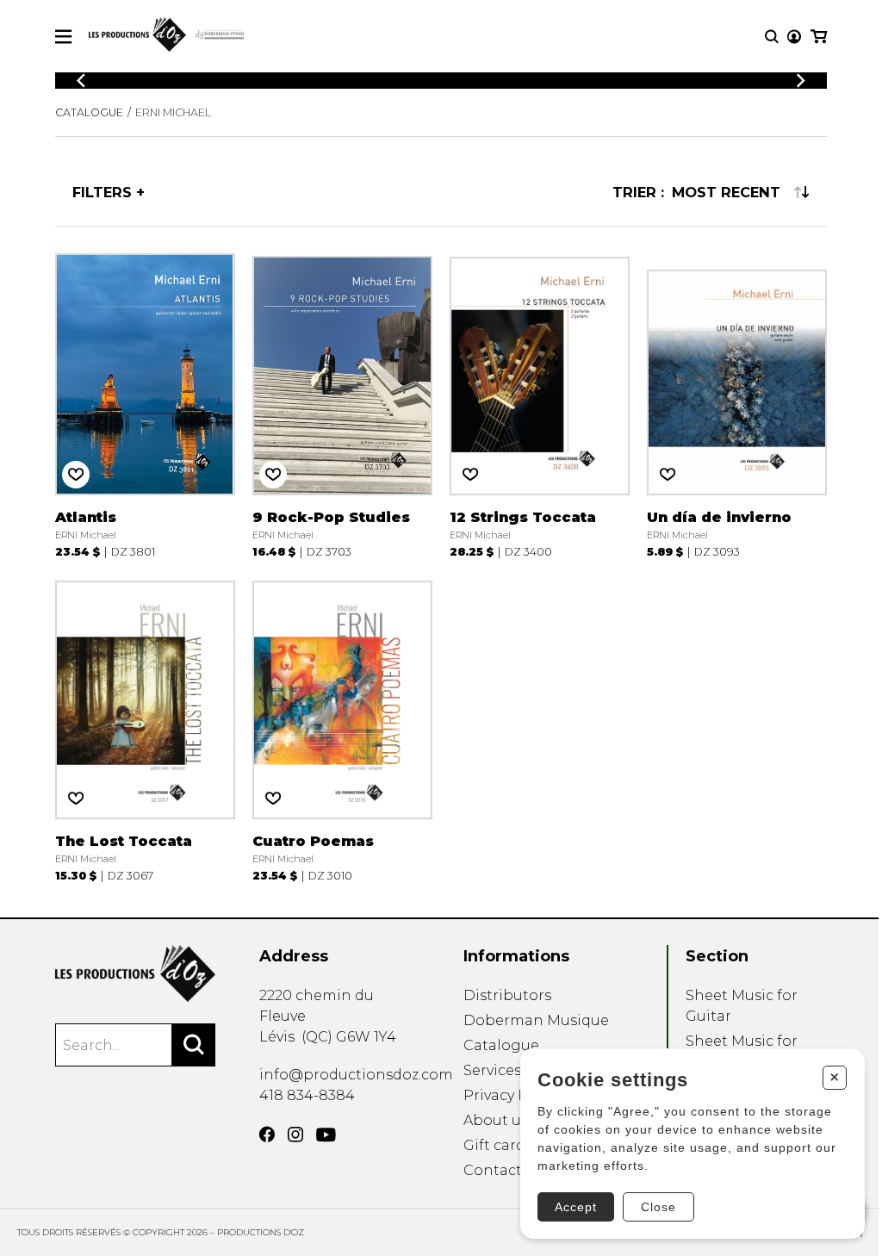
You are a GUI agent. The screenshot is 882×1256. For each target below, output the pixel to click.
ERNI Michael (173, 112)
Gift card (494, 1145)
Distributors (507, 995)
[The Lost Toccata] (145, 729)
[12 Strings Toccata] (540, 406)
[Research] (772, 36)
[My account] (794, 36)
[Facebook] (267, 1134)
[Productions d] (135, 973)
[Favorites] (76, 474)
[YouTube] (326, 1135)
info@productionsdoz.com (356, 1074)
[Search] (193, 1044)
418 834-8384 (307, 1095)
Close (658, 1207)
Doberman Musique (536, 1020)
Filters (102, 192)
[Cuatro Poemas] (342, 729)
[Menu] (63, 36)
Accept (576, 1207)
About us (495, 1120)
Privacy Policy (512, 1095)
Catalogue (89, 112)
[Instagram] (295, 1134)
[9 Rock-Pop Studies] (342, 406)
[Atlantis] (145, 406)
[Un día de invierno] (737, 406)
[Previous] (81, 80)
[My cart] (819, 36)
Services (492, 1070)
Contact (492, 1170)
